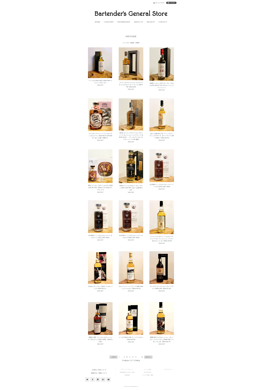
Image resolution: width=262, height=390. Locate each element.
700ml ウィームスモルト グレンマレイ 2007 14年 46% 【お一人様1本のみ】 (131, 188)
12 (133, 357)
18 (142, 357)
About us (138, 22)
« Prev (113, 357)
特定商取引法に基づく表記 (127, 372)
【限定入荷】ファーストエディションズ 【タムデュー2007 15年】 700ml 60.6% (100, 339)
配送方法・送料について (99, 373)
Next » (148, 357)
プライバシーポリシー (127, 369)
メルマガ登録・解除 (147, 375)
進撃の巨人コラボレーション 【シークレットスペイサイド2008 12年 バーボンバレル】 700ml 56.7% (162, 339)
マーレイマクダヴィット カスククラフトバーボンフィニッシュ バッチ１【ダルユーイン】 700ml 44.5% (161, 239)
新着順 (137, 42)
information (123, 22)
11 (130, 357)
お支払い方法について (99, 370)
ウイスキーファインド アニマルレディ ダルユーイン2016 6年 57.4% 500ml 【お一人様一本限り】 (100, 136)
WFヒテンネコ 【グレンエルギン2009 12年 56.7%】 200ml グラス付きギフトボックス (100, 187)
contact (163, 22)
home (97, 22)
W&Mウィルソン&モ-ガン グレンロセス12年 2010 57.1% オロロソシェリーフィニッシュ (161, 85)
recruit (151, 22)
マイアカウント (168, 369)
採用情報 (127, 375)
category (109, 22)
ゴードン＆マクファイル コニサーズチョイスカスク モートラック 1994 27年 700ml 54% (131, 85)
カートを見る (147, 369)
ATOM (149, 372)
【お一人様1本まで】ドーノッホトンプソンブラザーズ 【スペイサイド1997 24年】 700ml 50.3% (162, 136)
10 (127, 357)
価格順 (132, 42)
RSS (145, 372)
